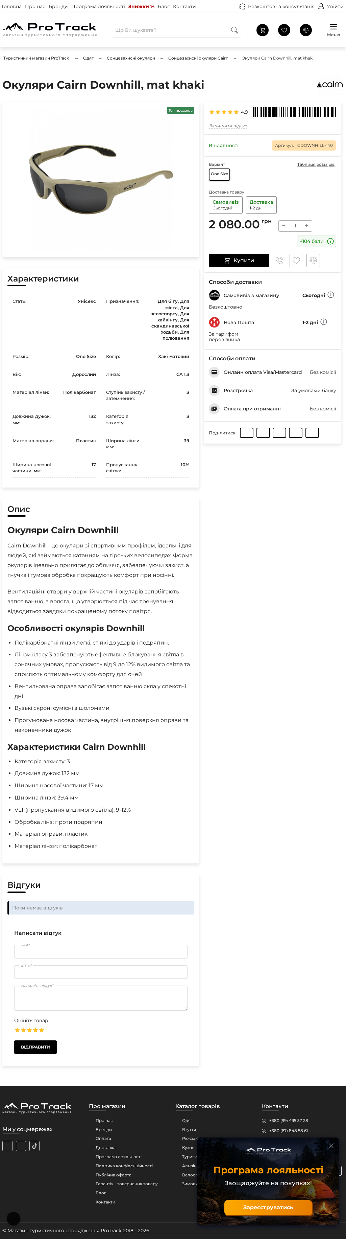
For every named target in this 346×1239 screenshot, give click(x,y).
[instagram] (7, 1146)
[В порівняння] (313, 260)
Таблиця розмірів (316, 164)
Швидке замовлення (279, 260)
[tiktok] (34, 1146)
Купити (243, 260)
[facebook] (21, 1146)
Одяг (187, 1120)
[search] (234, 30)
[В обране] (296, 260)
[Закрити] (331, 1145)
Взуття (189, 1129)
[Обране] (284, 30)
